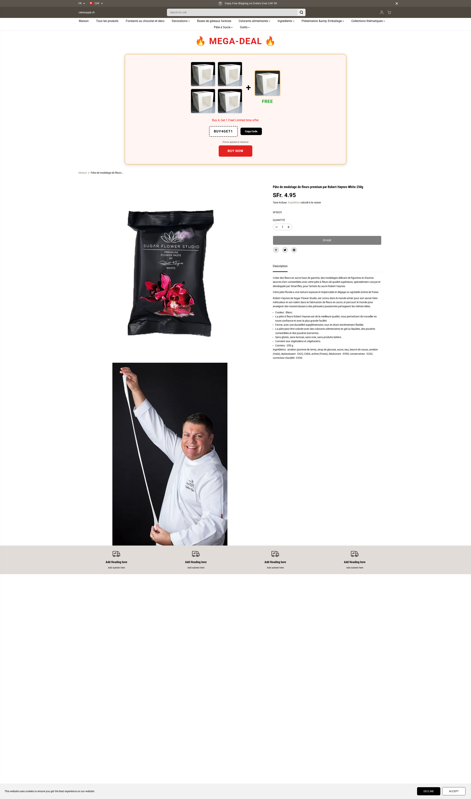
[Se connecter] (381, 12)
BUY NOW (235, 151)
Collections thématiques (367, 21)
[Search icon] (301, 12)
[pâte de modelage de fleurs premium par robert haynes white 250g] (170, 269)
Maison (84, 21)
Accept (454, 791)
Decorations (180, 21)
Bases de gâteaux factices (214, 21)
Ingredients (285, 21)
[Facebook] (276, 250)
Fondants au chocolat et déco (145, 21)
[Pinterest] (294, 250)
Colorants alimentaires (254, 21)
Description (280, 266)
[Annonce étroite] (397, 3)
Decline (429, 791)
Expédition (294, 202)
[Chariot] (389, 12)
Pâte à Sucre (222, 27)
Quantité (279, 220)
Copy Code (251, 131)
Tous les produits (107, 21)
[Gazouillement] (285, 250)
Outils (244, 27)
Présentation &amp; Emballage (322, 21)
